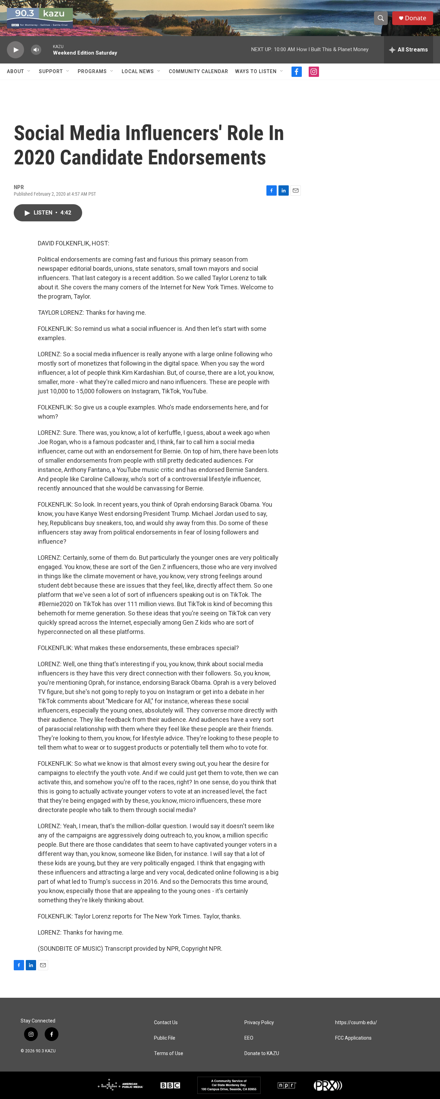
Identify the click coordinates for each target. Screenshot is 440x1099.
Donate (415, 18)
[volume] (36, 50)
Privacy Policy (259, 1022)
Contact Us (166, 1022)
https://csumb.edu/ (356, 1022)
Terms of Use (168, 1053)
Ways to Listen (256, 71)
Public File (164, 1038)
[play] (15, 50)
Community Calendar (198, 71)
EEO (248, 1038)
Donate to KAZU (261, 1053)
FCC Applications (353, 1038)
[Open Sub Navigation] (29, 71)
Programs (92, 71)
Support (51, 71)
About (15, 71)
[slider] (47, 49)
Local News (138, 71)
